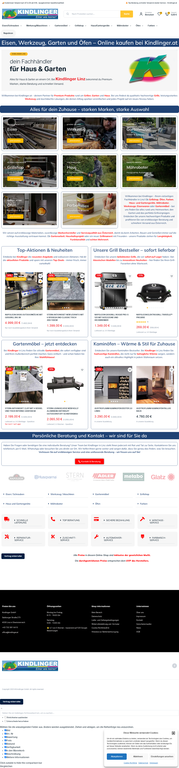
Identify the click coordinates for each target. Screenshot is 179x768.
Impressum (154, 763)
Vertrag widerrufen (13, 556)
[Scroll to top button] (1, 708)
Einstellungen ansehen (162, 757)
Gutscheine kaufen (143, 624)
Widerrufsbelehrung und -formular (105, 624)
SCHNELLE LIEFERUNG (21, 521)
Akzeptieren (117, 757)
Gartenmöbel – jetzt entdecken (45, 344)
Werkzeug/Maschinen (36, 26)
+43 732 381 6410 (10, 627)
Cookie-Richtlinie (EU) (100, 628)
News (138, 628)
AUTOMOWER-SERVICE (113, 539)
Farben (151, 26)
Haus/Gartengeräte (100, 26)
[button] (173, 733)
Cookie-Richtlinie (130, 763)
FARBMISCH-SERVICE (158, 539)
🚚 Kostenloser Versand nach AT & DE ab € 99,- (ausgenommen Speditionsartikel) (33, 3)
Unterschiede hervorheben (17, 721)
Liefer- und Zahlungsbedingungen (105, 620)
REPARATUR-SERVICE (22, 539)
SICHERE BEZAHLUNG (118, 520)
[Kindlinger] (30, 14)
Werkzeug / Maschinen (62, 494)
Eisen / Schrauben (15, 494)
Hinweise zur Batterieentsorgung (105, 632)
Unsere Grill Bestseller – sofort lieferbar (134, 250)
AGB (138, 632)
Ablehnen (138, 757)
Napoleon (8, 33)
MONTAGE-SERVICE (157, 521)
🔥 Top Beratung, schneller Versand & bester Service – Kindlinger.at (151, 3)
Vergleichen (42, 286)
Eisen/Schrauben (10, 26)
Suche (127, 14)
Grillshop (79, 26)
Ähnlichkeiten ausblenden (17, 718)
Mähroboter (123, 26)
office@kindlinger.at (10, 632)
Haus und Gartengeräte (18, 503)
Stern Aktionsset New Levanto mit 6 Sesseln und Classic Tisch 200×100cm (65, 317)
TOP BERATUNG (71, 520)
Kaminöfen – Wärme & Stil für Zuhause (134, 344)
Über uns (140, 613)
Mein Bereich (97, 613)
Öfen (138, 26)
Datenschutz (143, 763)
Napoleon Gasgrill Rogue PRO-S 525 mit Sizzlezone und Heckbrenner (112, 317)
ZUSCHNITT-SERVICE (68, 539)
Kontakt (139, 620)
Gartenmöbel (61, 26)
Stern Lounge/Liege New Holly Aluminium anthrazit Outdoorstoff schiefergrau (62, 411)
